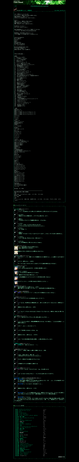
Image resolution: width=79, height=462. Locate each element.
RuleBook (36, 6)
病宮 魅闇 (22, 416)
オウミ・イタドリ (23, 454)
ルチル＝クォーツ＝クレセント (26, 444)
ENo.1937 (17, 455)
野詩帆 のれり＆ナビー (25, 449)
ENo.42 (16, 411)
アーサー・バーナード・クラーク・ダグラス (28, 415)
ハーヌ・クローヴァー (23, 414)
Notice (32, 6)
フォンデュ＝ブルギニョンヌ (26, 420)
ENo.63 (16, 413)
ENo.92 (16, 415)
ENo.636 (17, 433)
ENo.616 (17, 431)
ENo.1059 (17, 442)
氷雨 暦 (21, 439)
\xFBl (21, 425)
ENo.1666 (17, 449)
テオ (17, 343)
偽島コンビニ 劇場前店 (26, 10)
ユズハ (17, 368)
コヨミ (15, 315)
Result (40, 6)
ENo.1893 (17, 453)
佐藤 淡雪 (22, 428)
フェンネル (16, 208)
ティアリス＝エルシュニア (25, 445)
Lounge (43, 6)
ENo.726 (17, 437)
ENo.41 (16, 410)
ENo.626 (17, 432)
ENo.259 (17, 419)
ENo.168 (17, 416)
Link (47, 6)
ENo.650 (17, 436)
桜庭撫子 (21, 438)
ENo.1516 (17, 447)
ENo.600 (17, 427)
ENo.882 (17, 439)
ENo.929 (17, 441)
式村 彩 (21, 436)
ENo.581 (17, 426)
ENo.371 (17, 422)
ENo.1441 (17, 444)
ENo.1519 (17, 448)
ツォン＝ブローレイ (24, 453)
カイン (21, 419)
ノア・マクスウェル (24, 431)
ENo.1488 (17, 445)
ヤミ (17, 255)
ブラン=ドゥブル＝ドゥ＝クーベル (27, 417)
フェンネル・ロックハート (60, 10)
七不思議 (21, 422)
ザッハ (20, 411)
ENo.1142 (17, 443)
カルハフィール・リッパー (24, 410)
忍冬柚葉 (22, 450)
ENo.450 (17, 423)
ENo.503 (17, 425)
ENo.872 (17, 438)
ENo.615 (17, 430)
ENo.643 (17, 434)
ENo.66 (16, 414)
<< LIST (15, 6)
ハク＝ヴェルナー (23, 437)
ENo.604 (17, 428)
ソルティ (21, 433)
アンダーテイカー (23, 413)
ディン (18, 378)
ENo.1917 (17, 454)
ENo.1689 (17, 450)
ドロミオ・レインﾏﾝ (24, 443)
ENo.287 (17, 420)
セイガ (15, 265)
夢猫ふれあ (22, 448)
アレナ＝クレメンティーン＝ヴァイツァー (28, 426)
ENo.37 (16, 409)
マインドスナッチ (23, 447)
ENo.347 (17, 421)
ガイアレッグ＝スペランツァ (25, 409)
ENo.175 (17, 417)
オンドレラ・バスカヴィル (25, 423)
